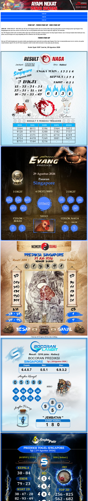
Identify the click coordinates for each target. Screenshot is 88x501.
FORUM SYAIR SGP (44, 38)
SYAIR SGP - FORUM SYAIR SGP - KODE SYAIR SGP (44, 25)
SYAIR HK (44, 17)
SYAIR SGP (44, 14)
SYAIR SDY (44, 20)
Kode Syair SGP (44, 47)
